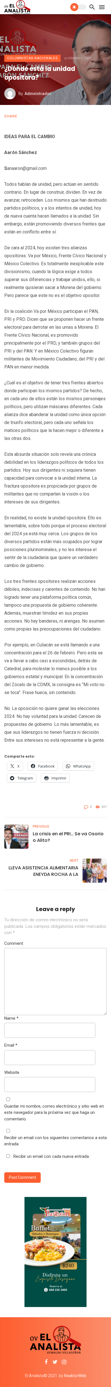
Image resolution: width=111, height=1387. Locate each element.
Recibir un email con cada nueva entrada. (51, 1156)
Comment (13, 943)
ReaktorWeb (75, 1375)
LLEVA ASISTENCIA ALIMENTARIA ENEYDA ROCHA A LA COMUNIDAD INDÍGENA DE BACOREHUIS (43, 871)
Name (11, 1018)
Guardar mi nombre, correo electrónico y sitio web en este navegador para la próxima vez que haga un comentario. (54, 1113)
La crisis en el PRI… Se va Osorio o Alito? (68, 837)
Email (10, 1045)
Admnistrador (37, 93)
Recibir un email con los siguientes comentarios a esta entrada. (55, 1141)
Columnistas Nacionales (32, 58)
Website (11, 1072)
